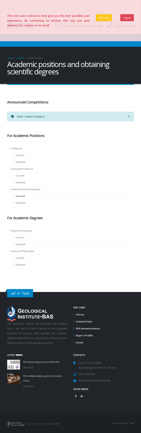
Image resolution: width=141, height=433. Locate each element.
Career (20, 58)
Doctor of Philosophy (22, 251)
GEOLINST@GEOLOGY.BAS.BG (94, 380)
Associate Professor (22, 168)
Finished (20, 162)
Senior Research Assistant (25, 189)
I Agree (127, 17)
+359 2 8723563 (86, 374)
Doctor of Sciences (21, 230)
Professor (16, 148)
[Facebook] (75, 396)
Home (10, 58)
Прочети (104, 17)
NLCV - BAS (128, 423)
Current (20, 155)
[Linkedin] (81, 396)
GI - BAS (54, 423)
